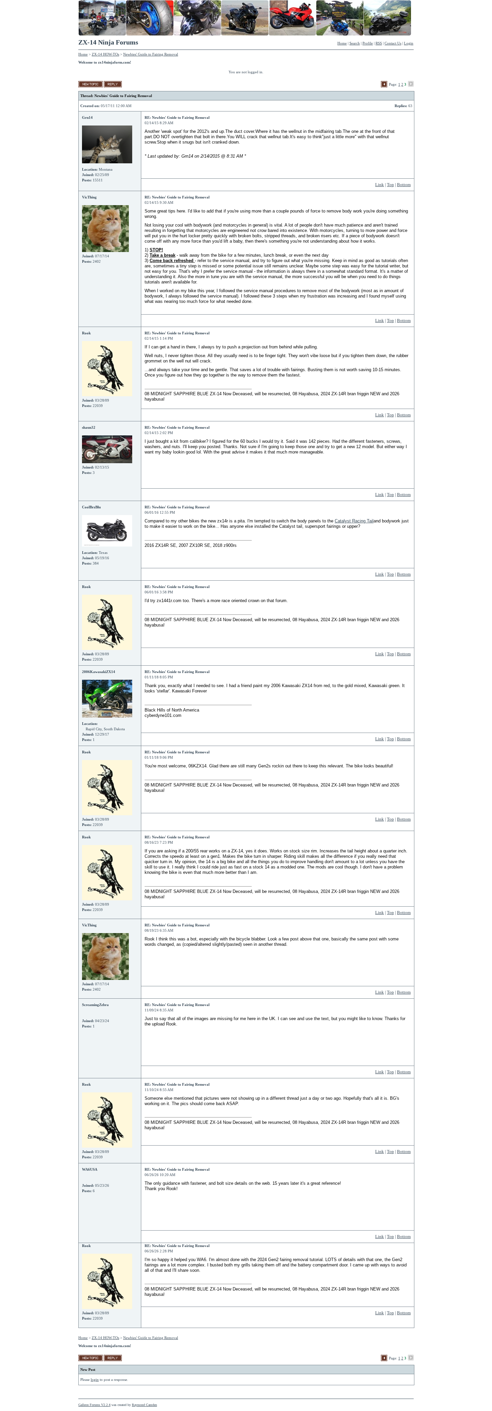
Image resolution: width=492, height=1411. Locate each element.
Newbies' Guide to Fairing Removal (150, 54)
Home (342, 43)
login (95, 1380)
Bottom (404, 184)
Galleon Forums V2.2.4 (94, 1405)
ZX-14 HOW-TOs (105, 54)
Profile (367, 43)
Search (354, 43)
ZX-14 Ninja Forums (108, 42)
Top (390, 184)
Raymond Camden (144, 1405)
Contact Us (393, 43)
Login (408, 43)
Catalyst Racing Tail (354, 520)
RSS (379, 43)
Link (379, 184)
